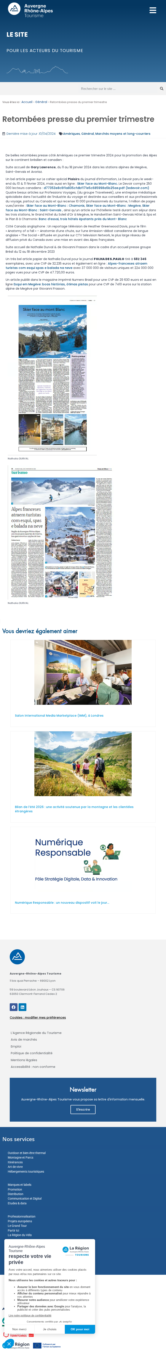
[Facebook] (14, 1007)
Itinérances (15, 1162)
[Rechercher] (161, 88)
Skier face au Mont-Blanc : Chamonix (55, 205)
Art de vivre (15, 1166)
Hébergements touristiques (26, 1171)
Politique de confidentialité (32, 1053)
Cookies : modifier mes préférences (38, 1017)
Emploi (16, 1046)
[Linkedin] (22, 1007)
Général (41, 102)
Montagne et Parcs (20, 1157)
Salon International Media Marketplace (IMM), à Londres (59, 715)
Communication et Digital (25, 1198)
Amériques (71, 134)
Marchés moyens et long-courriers (122, 134)
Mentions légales (24, 1060)
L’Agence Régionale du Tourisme (36, 1033)
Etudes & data (17, 1203)
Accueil (26, 102)
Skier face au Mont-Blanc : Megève (113, 205)
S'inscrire (83, 1109)
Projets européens (20, 1221)
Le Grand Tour (17, 1225)
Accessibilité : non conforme (33, 1067)
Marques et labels (19, 1184)
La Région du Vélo (20, 1235)
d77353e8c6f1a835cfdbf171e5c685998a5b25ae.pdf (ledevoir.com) (96, 188)
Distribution (15, 1194)
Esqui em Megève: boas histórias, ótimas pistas (51, 284)
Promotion (15, 1189)
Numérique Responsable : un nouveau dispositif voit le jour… (62, 902)
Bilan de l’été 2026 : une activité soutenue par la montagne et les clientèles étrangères (74, 809)
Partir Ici (13, 1230)
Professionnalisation (21, 1216)
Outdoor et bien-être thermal (27, 1153)
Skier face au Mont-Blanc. (97, 183)
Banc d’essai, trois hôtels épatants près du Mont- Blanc (83, 219)
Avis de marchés (24, 1039)
